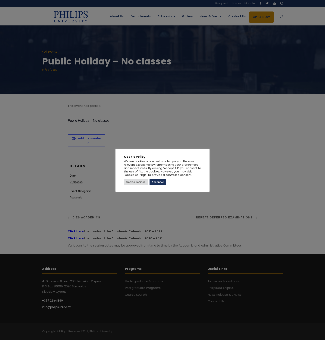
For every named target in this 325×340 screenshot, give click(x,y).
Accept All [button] (158, 182)
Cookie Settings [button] (135, 182)
